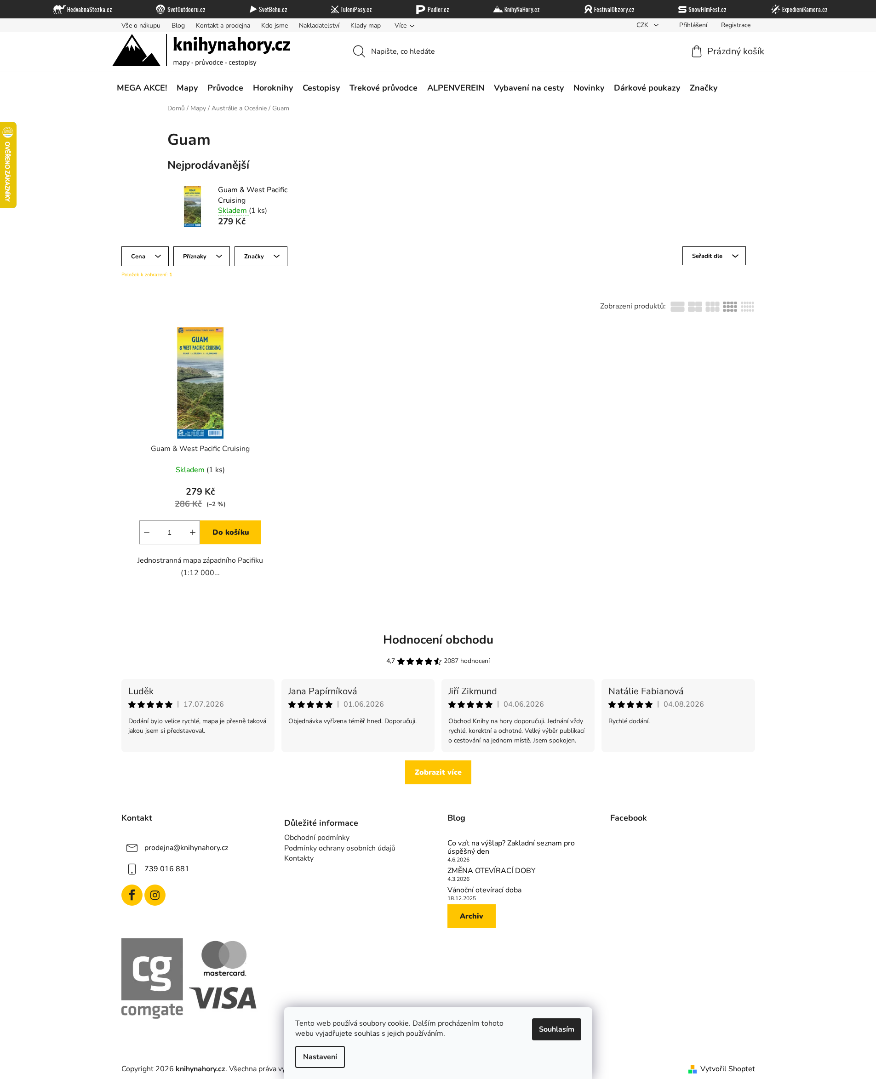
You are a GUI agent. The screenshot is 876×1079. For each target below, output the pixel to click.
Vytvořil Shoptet (727, 1069)
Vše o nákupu (140, 25)
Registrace (735, 25)
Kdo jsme (274, 25)
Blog (178, 25)
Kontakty (299, 858)
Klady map (365, 25)
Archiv (471, 916)
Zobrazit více (438, 772)
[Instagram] (155, 895)
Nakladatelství (319, 25)
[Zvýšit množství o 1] (193, 532)
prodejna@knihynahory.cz (186, 848)
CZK (643, 25)
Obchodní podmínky (316, 838)
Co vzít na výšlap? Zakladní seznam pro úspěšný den (511, 847)
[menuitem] (142, 87)
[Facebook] (132, 895)
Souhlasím (556, 1029)
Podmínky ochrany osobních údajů (339, 848)
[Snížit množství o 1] (147, 532)
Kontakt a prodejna (223, 25)
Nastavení (320, 1057)
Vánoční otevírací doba (484, 890)
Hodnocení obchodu (438, 640)
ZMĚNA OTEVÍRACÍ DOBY (491, 871)
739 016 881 (166, 869)
